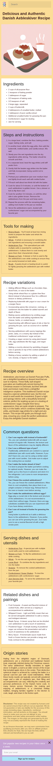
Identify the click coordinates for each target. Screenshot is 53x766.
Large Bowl (13, 562)
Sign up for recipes (26, 759)
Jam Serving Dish (16, 579)
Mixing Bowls (14, 232)
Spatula (11, 568)
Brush (11, 264)
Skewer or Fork (15, 256)
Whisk (11, 240)
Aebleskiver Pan (15, 245)
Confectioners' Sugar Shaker (20, 573)
